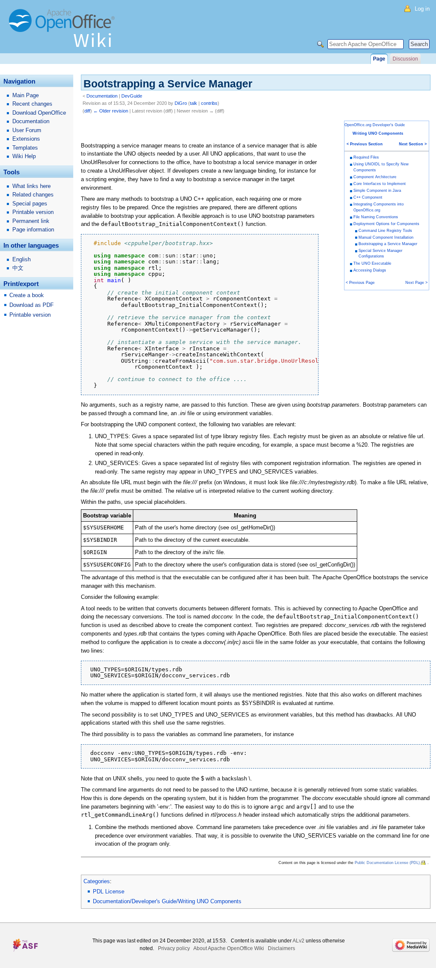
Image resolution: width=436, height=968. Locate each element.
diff (87, 110)
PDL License (108, 891)
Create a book (26, 295)
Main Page (25, 95)
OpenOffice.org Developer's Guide (374, 125)
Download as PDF (31, 305)
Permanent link (30, 221)
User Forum (26, 130)
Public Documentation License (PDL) (387, 863)
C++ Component (367, 197)
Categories (96, 881)
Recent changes (32, 104)
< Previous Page (360, 282)
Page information (33, 229)
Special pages (29, 203)
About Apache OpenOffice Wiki (228, 948)
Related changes (33, 194)
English (21, 259)
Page (379, 59)
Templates (25, 147)
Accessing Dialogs (369, 270)
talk (193, 103)
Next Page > (416, 282)
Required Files (366, 157)
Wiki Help (24, 156)
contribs (209, 103)
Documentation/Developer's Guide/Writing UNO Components (167, 901)
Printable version (33, 212)
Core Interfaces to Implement (379, 184)
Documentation (102, 95)
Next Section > (413, 144)
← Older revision (110, 110)
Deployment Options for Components (386, 224)
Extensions (26, 139)
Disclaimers (281, 948)
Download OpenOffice (39, 113)
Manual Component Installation (386, 237)
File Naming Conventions (375, 217)
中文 (17, 268)
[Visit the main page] (64, 32)
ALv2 (298, 941)
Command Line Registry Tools (385, 230)
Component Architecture (374, 177)
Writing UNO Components (378, 133)
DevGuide (131, 95)
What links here (31, 186)
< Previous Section (365, 144)
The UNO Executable (372, 263)
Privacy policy (174, 948)
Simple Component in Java (377, 190)
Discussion (405, 59)
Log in (422, 9)
